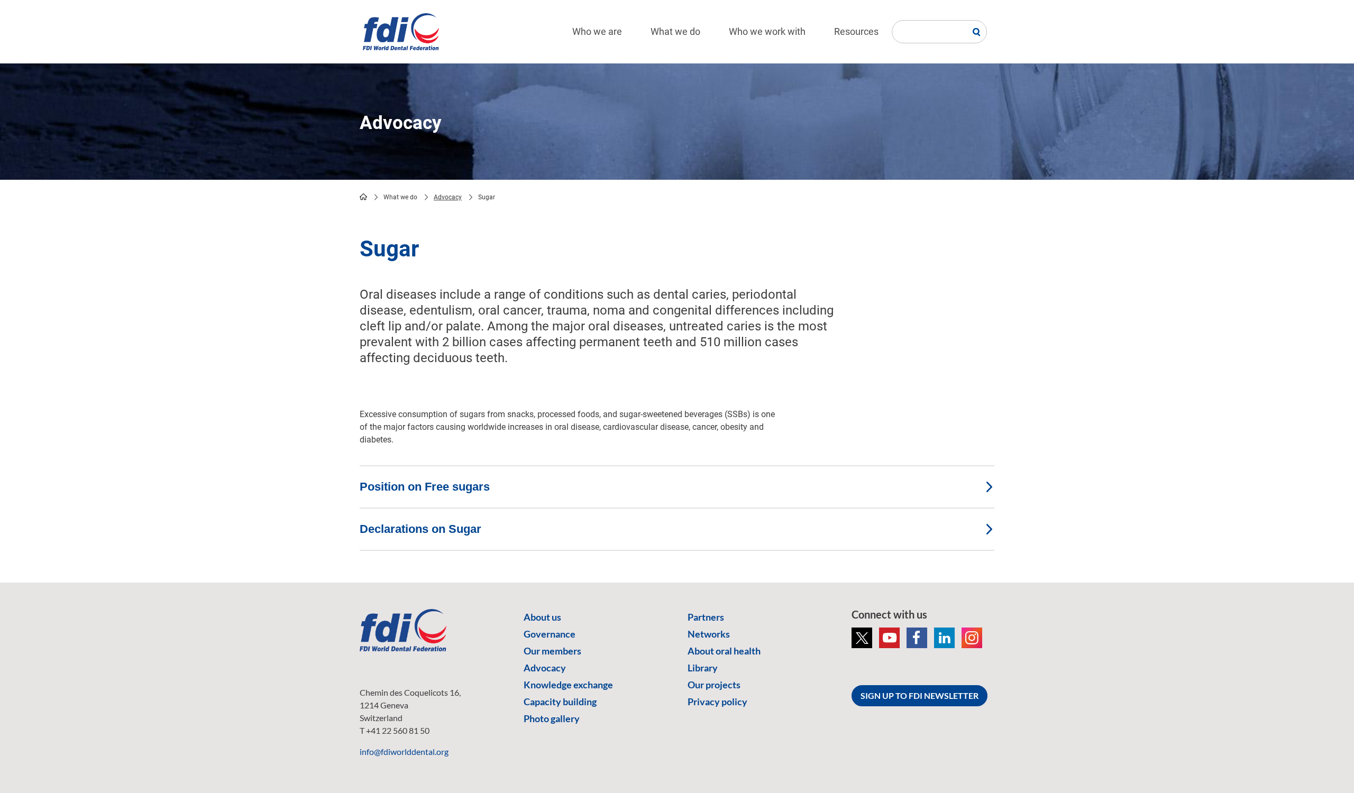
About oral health (724, 651)
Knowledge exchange (568, 684)
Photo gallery (552, 718)
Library (703, 668)
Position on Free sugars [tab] (425, 486)
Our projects (714, 684)
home (363, 196)
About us (542, 617)
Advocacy (448, 197)
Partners (706, 617)
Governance (549, 634)
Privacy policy (717, 701)
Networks (709, 634)
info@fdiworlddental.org (404, 751)
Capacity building (560, 701)
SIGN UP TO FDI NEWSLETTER (919, 695)
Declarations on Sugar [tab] (420, 529)
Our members (552, 651)
